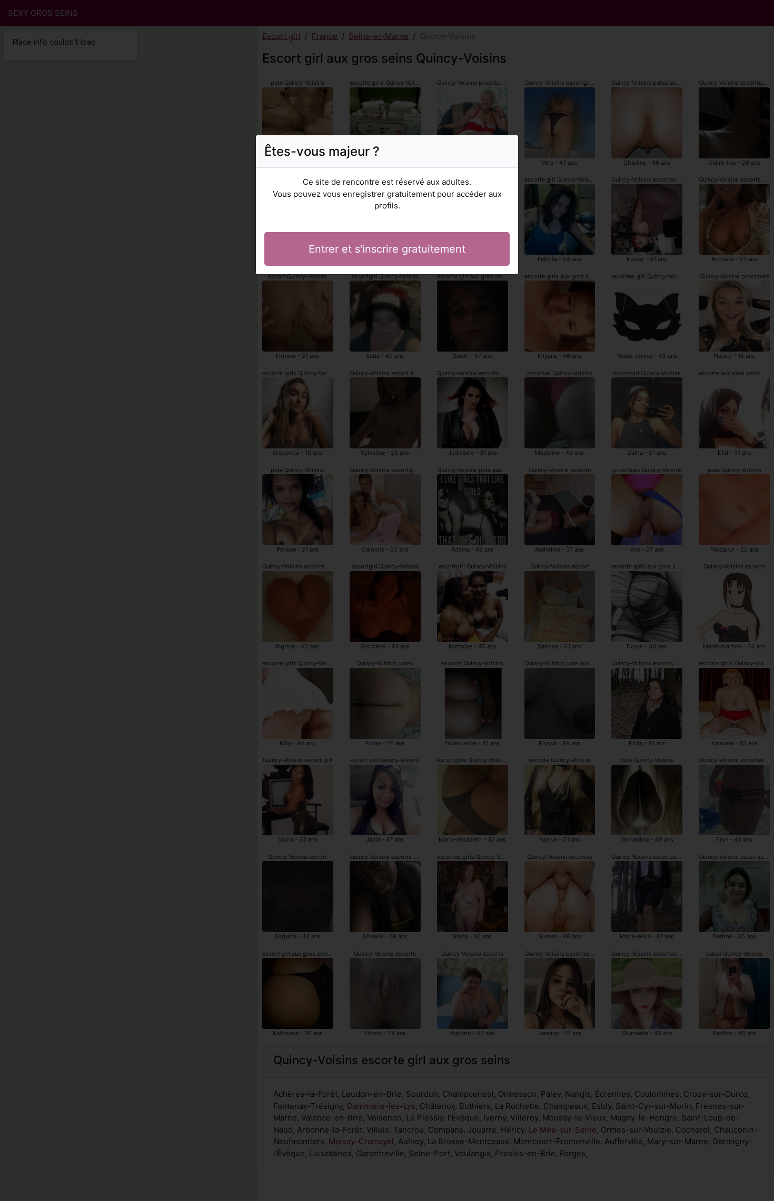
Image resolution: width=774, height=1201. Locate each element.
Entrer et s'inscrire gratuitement (387, 249)
